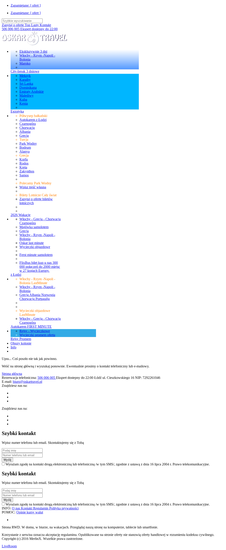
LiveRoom (9, 546)
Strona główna (12, 374)
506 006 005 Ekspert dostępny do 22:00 (30, 29)
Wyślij (7, 459)
